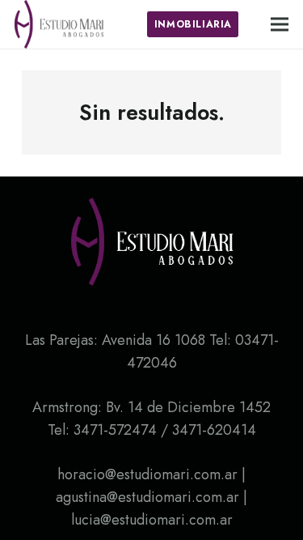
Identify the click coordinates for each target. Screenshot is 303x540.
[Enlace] (59, 24)
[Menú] (280, 24)
